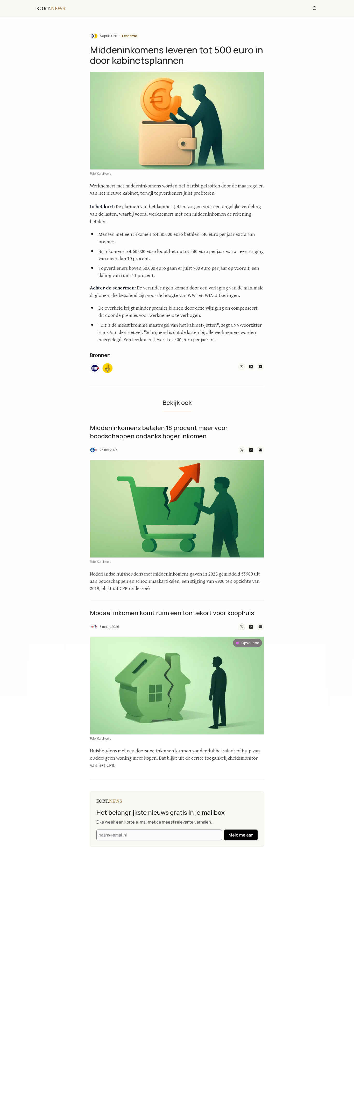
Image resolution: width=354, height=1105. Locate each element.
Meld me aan (241, 835)
